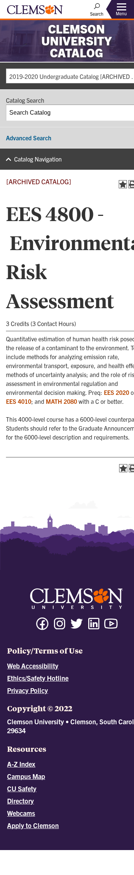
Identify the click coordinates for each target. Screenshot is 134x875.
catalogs (44, 853)
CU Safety (21, 788)
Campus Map (26, 776)
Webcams (21, 813)
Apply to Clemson (33, 825)
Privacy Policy (27, 690)
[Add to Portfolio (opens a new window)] (123, 184)
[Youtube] (111, 627)
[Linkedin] (94, 627)
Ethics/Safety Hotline (37, 678)
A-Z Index (21, 764)
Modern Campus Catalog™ (91, 860)
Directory (20, 800)
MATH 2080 (61, 401)
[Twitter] (76, 627)
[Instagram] (59, 627)
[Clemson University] (35, 12)
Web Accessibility (32, 665)
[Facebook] (42, 627)
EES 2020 (116, 392)
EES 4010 (18, 401)
